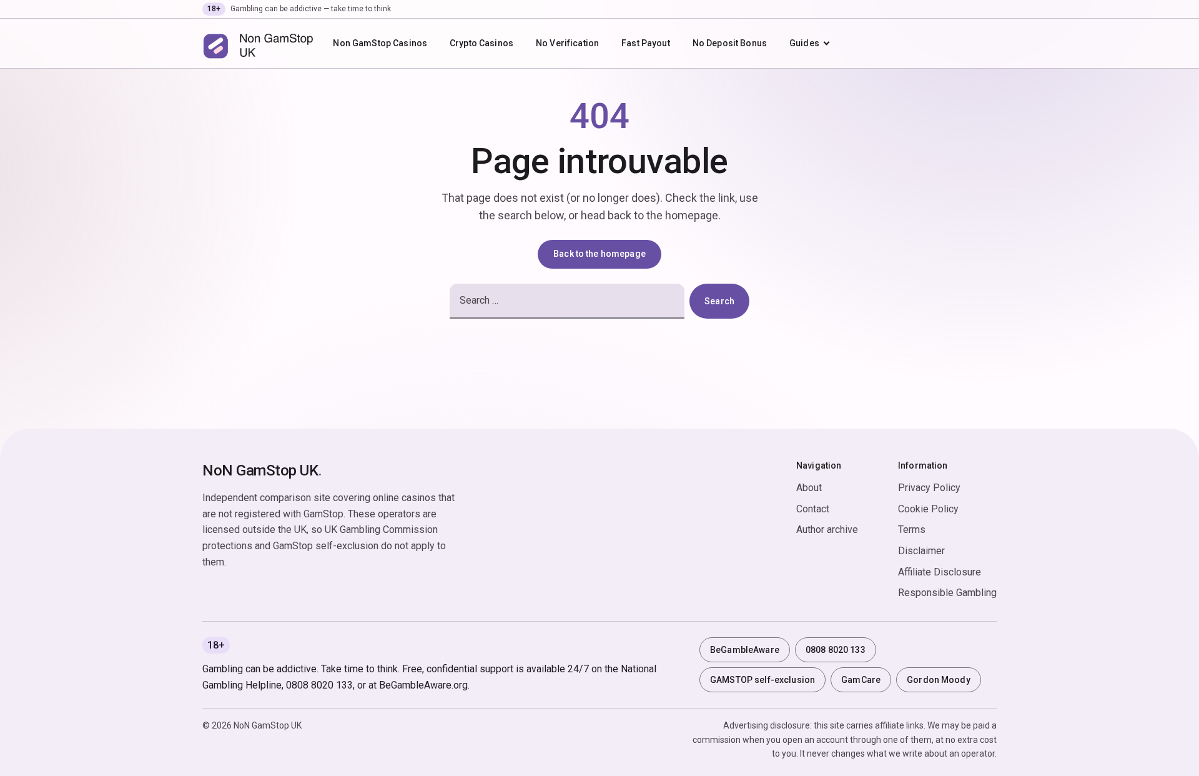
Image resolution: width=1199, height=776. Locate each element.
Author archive (827, 529)
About (809, 488)
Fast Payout (645, 43)
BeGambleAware (744, 650)
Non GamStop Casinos (380, 43)
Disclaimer (921, 551)
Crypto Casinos (481, 43)
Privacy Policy (929, 488)
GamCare (861, 680)
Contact (812, 509)
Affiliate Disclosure (939, 572)
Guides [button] (804, 43)
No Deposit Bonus (730, 43)
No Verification (567, 43)
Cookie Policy (928, 509)
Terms (911, 529)
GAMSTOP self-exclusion (762, 680)
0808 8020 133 (836, 650)
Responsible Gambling (947, 593)
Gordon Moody (938, 680)
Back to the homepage (599, 254)
